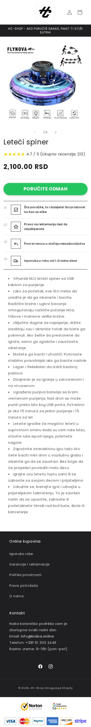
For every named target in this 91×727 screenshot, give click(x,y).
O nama (16, 596)
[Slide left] (35, 132)
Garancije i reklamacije (29, 564)
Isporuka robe (21, 554)
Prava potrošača (23, 585)
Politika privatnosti (25, 575)
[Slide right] (56, 132)
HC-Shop (37, 688)
